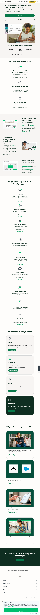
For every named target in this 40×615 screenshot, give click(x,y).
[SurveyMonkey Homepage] (7, 2)
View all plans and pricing (20, 419)
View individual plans (13, 370)
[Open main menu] (37, 2)
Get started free (12, 350)
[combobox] (5, 597)
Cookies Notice (11, 606)
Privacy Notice (6, 606)
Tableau (29, 131)
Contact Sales (23, 1)
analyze (8, 152)
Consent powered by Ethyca (33, 613)
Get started (20, 15)
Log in (27, 1)
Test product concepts (26, 166)
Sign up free (32, 1)
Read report (11, 454)
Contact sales (11, 411)
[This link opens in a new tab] (26, 597)
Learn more (20, 201)
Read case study (12, 512)
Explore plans (19, 19)
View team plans (12, 390)
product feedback (29, 169)
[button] (20, 580)
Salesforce (32, 130)
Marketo (23, 131)
